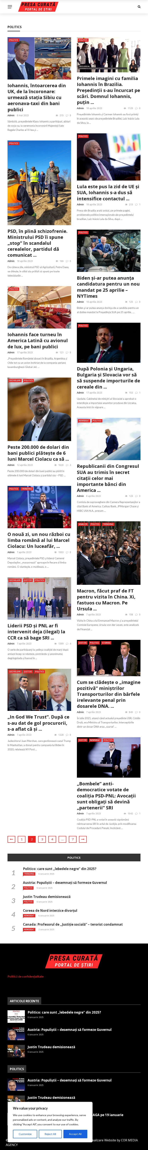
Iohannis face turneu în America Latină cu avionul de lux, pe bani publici (38, 340)
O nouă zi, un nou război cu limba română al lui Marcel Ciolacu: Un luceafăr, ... (39, 540)
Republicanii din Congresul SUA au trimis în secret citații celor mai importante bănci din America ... (108, 478)
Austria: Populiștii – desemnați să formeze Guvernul (65, 882)
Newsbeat (84, 420)
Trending (27, 488)
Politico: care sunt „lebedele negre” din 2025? (59, 869)
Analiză (83, 524)
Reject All (50, 1134)
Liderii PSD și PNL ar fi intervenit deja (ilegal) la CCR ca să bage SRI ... (36, 631)
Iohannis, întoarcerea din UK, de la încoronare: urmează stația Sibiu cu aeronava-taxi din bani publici (37, 97)
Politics (13, 40)
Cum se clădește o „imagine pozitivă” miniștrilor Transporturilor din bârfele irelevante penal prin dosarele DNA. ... (108, 694)
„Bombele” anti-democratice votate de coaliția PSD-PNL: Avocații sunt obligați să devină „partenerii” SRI (106, 795)
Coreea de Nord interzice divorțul (50, 910)
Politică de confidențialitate (26, 976)
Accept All (75, 1134)
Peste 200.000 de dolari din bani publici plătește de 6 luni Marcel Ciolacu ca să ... (38, 453)
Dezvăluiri (15, 380)
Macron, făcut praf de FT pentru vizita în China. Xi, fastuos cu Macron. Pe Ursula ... (106, 600)
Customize (25, 1134)
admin (11, 115)
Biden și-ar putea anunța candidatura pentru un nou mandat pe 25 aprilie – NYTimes (108, 287)
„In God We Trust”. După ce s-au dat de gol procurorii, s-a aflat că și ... (38, 723)
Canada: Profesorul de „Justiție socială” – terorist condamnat (73, 924)
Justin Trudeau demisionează (47, 896)
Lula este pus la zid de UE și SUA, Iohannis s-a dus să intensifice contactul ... (108, 192)
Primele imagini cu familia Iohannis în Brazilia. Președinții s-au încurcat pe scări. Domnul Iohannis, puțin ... (108, 90)
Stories (106, 642)
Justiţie (28, 580)
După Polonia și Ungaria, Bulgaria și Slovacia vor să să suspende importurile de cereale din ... (108, 377)
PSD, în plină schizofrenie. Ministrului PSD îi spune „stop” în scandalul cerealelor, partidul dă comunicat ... (37, 243)
